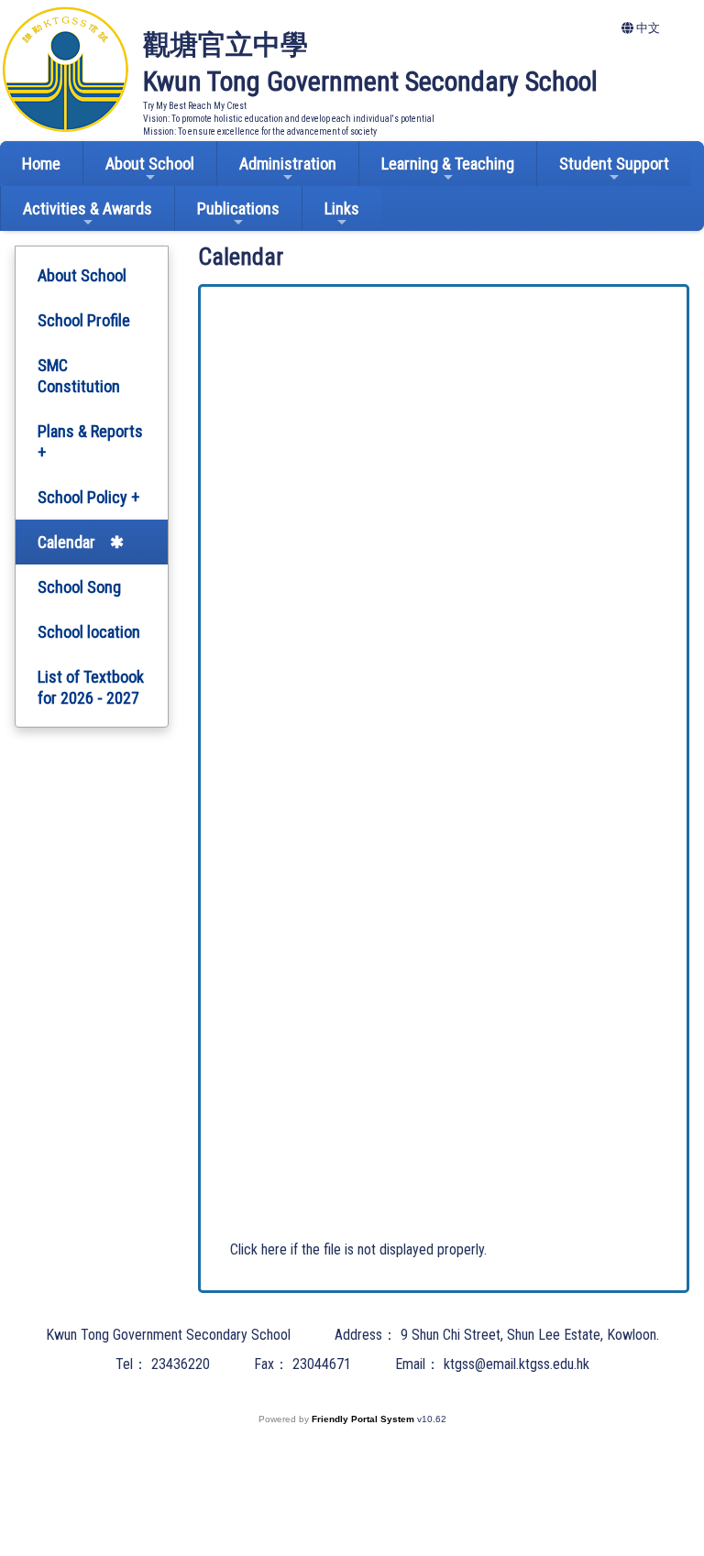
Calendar (66, 542)
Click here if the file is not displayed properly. (358, 1249)
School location (89, 631)
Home (41, 163)
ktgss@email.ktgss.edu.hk (516, 1364)
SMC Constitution (79, 376)
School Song (79, 587)
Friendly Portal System (364, 1419)
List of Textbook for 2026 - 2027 (91, 687)
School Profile (84, 320)
